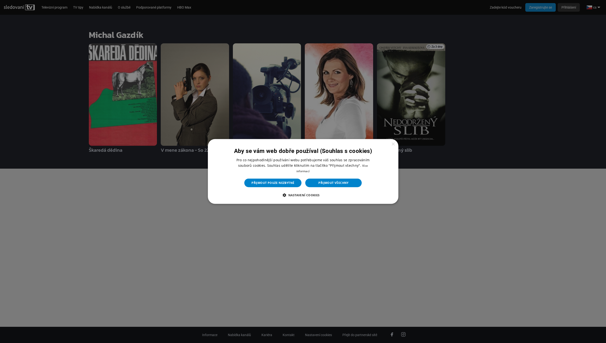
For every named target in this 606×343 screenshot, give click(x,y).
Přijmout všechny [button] (333, 183)
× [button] (393, 144)
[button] (303, 195)
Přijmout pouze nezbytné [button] (272, 183)
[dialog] (303, 171)
